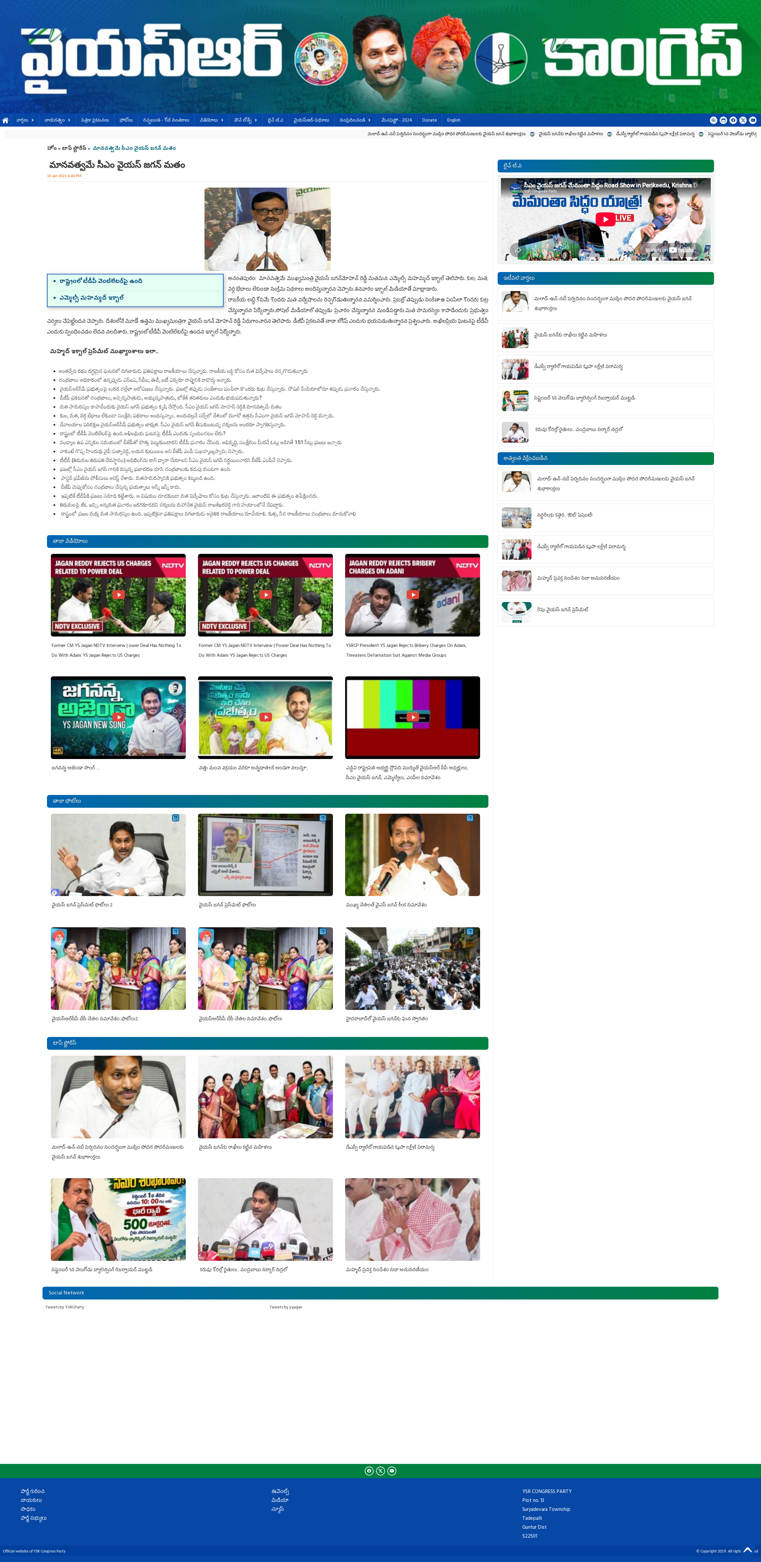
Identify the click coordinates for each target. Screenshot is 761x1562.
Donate (429, 121)
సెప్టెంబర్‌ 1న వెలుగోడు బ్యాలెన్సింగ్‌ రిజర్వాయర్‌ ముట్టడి (562, 135)
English (453, 121)
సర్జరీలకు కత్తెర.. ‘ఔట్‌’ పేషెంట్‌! (564, 515)
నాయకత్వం (55, 121)
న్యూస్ (277, 1510)
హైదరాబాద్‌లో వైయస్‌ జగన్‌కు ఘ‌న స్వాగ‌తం (387, 1019)
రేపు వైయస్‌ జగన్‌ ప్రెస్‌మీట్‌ (562, 610)
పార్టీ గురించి (33, 1492)
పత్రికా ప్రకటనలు (95, 121)
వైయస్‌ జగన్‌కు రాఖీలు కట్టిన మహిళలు (381, 135)
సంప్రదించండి (352, 121)
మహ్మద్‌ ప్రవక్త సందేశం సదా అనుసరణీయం (387, 1270)
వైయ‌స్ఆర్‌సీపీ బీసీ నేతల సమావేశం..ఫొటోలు (240, 1019)
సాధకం (28, 1510)
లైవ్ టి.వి (275, 121)
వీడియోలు (209, 121)
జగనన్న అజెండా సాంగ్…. (76, 768)
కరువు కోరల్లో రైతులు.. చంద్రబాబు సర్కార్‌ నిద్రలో (657, 135)
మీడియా (280, 1501)
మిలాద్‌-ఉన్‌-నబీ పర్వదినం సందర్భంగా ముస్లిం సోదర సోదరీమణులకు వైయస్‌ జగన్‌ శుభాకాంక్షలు (257, 135)
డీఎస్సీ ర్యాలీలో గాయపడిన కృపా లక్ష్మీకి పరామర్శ (466, 135)
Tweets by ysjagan (286, 1308)
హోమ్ (5, 121)
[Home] (380, 57)
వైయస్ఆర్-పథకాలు (311, 121)
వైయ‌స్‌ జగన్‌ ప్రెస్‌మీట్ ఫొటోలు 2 (82, 905)
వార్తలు (22, 121)
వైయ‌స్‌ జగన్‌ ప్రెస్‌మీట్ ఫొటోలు (227, 905)
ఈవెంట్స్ (280, 1492)
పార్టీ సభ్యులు (34, 1519)
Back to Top (747, 1548)
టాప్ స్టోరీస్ (75, 148)
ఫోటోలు (126, 121)
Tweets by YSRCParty (64, 1308)
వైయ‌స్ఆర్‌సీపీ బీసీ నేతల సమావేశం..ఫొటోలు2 (95, 1019)
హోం (52, 148)
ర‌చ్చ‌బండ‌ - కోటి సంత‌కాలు (166, 121)
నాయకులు (31, 1501)
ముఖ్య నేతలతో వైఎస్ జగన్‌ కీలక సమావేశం (386, 905)
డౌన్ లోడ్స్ (242, 121)
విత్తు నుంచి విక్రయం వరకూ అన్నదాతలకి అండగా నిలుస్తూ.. (253, 768)
